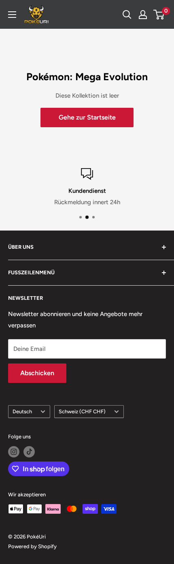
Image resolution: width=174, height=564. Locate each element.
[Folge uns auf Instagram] (13, 451)
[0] (159, 14)
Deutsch (22, 411)
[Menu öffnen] (12, 14)
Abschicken (37, 373)
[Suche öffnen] (127, 14)
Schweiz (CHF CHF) (82, 411)
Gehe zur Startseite (87, 117)
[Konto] (143, 14)
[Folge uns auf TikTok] (29, 451)
